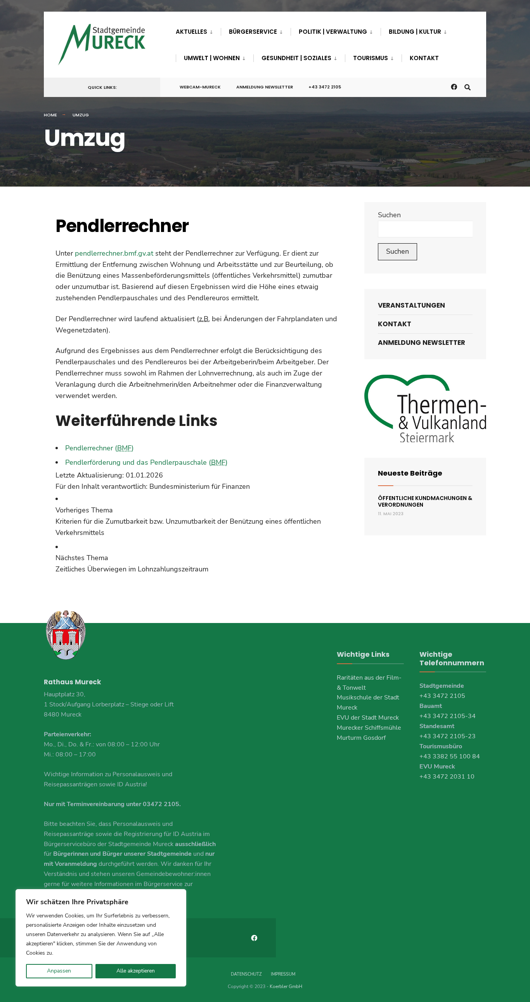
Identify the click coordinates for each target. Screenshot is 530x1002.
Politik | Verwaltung (333, 32)
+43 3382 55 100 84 (449, 756)
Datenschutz (246, 974)
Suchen (389, 215)
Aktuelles (191, 32)
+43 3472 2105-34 (447, 716)
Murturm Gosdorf (361, 738)
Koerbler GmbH (286, 986)
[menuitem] (198, 30)
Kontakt (424, 58)
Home (50, 115)
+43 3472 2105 (324, 87)
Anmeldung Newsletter (264, 87)
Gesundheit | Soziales (296, 58)
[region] (101, 937)
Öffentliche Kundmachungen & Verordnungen (425, 501)
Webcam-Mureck (200, 87)
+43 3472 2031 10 (447, 776)
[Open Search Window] (468, 86)
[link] (196, 521)
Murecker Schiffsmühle (369, 727)
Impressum (283, 974)
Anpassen (59, 970)
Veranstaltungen (411, 305)
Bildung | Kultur (415, 32)
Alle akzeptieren (135, 970)
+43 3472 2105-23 (447, 736)
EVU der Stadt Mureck (368, 717)
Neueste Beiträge (410, 473)
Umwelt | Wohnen (212, 58)
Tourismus (370, 58)
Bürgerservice (253, 32)
